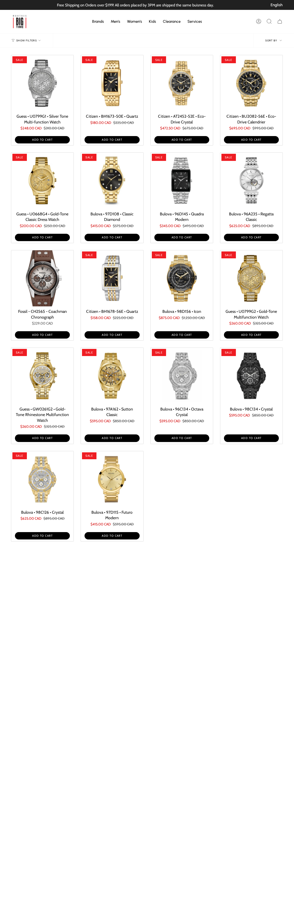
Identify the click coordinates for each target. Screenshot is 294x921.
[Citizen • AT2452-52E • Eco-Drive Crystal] (182, 83)
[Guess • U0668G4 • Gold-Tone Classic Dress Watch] (42, 181)
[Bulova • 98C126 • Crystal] (42, 479)
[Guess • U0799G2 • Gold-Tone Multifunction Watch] (251, 278)
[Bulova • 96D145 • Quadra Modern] (182, 181)
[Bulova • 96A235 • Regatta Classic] (251, 181)
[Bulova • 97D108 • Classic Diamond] (112, 181)
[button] (98, 21)
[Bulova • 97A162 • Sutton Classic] (112, 376)
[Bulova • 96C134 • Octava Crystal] (182, 376)
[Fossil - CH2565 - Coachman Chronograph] (42, 278)
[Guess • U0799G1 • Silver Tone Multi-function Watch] (42, 83)
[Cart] (279, 21)
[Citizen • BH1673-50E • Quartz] (112, 83)
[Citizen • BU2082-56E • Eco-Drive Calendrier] (251, 83)
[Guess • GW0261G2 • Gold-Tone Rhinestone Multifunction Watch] (42, 376)
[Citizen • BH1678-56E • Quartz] (112, 278)
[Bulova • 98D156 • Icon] (182, 278)
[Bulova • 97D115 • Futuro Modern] (112, 479)
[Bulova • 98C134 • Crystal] (251, 376)
